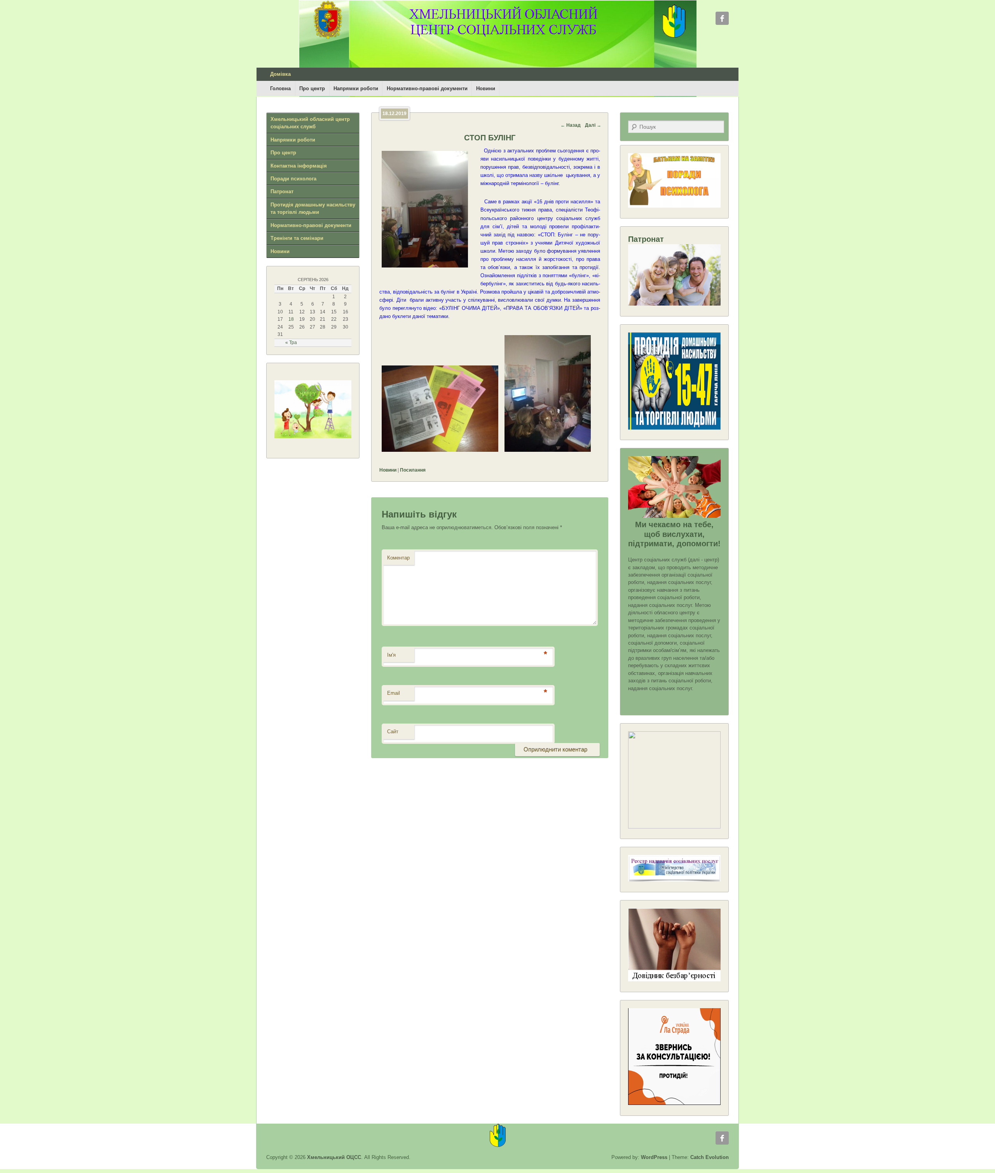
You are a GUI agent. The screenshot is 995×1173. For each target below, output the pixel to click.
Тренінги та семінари (297, 238)
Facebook (722, 18)
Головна (280, 88)
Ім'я (391, 655)
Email (393, 693)
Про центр (312, 88)
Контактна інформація (299, 166)
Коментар (398, 558)
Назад (570, 125)
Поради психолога (293, 179)
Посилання (413, 470)
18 (291, 319)
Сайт (392, 731)
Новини (485, 88)
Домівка (280, 74)
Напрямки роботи (355, 88)
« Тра (291, 342)
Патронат (282, 191)
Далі (593, 125)
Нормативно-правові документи (427, 88)
